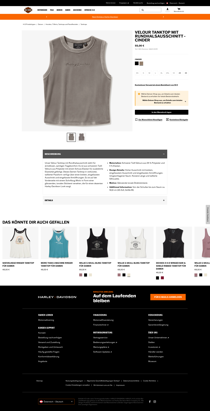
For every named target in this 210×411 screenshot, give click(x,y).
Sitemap (39, 381)
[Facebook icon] (149, 401)
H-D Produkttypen (29, 24)
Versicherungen (155, 320)
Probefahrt (123, 3)
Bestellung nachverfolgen (156, 3)
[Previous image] (26, 80)
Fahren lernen (110, 3)
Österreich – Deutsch (177, 3)
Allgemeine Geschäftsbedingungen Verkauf (103, 381)
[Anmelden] (167, 10)
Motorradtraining (46, 320)
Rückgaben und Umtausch (50, 347)
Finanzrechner (100, 325)
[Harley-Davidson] (63, 297)
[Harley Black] (137, 63)
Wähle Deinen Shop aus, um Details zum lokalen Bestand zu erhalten (162, 101)
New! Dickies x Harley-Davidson (58, 17)
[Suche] (150, 10)
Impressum (120, 385)
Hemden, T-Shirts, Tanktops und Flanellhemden (62, 24)
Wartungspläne (100, 347)
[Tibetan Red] (162, 277)
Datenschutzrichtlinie (131, 381)
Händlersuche (138, 3)
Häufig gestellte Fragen (48, 352)
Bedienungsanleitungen (104, 342)
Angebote (42, 361)
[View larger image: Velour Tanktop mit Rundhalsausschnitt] (77, 80)
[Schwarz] (157, 277)
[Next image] (127, 80)
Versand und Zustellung (49, 342)
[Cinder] (141, 63)
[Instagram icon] (154, 401)
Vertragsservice (100, 337)
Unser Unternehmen (157, 337)
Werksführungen (156, 356)
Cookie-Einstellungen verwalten (78, 385)
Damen (40, 24)
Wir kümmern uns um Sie (102, 385)
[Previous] (46, 17)
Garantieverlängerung (158, 325)
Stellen (151, 342)
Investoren (153, 347)
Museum (152, 361)
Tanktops (84, 24)
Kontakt (42, 333)
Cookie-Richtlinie (149, 381)
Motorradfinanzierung (103, 320)
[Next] (163, 17)
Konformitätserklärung (48, 356)
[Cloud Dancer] (90, 274)
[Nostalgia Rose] (80, 274)
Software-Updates (101, 352)
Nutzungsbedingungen (74, 381)
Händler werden (155, 352)
